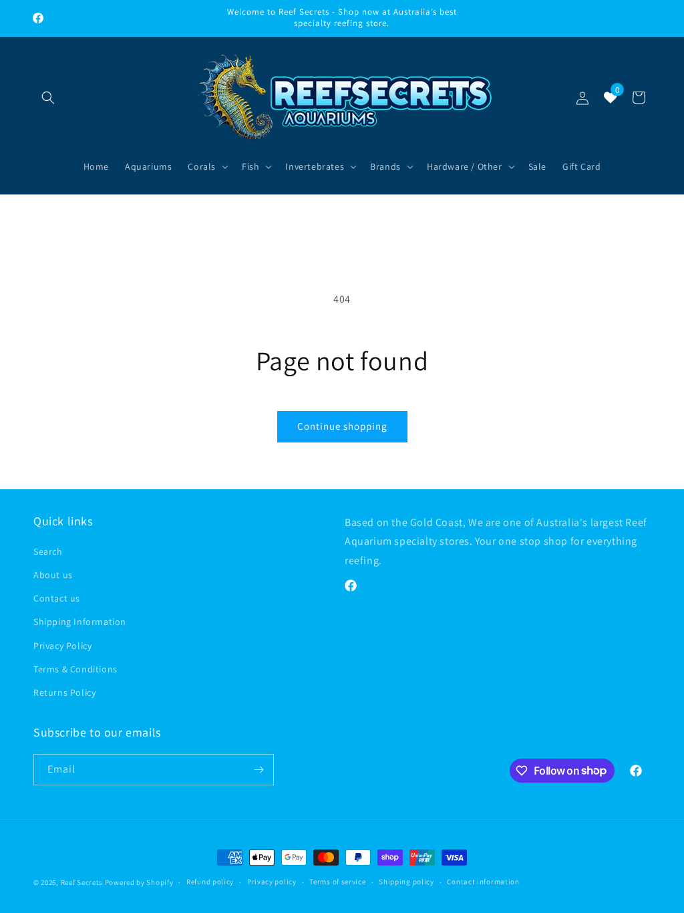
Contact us (56, 598)
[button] (48, 97)
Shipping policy (406, 881)
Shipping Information (79, 622)
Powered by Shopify (139, 882)
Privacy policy (272, 881)
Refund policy (210, 881)
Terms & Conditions (75, 669)
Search (48, 551)
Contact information (483, 881)
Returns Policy (64, 692)
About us (53, 575)
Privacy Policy (62, 646)
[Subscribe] (258, 769)
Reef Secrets (83, 882)
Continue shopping (342, 426)
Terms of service (337, 881)
